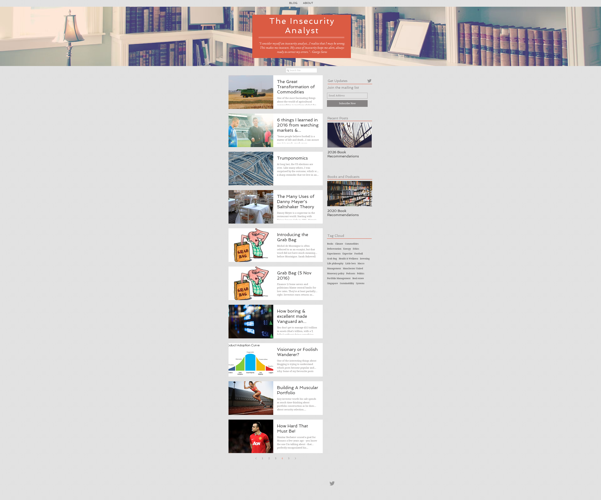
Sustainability (347, 283)
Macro (361, 263)
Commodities (352, 243)
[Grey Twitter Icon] (369, 81)
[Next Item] (366, 135)
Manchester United (353, 268)
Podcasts (350, 273)
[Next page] (295, 458)
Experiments (334, 253)
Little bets (350, 263)
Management (334, 268)
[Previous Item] (332, 193)
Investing (365, 258)
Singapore (332, 283)
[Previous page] (256, 458)
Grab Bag (332, 258)
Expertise (347, 253)
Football (358, 253)
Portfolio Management (339, 278)
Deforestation (334, 248)
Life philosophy (335, 263)
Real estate (358, 278)
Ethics (356, 248)
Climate (339, 243)
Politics (360, 273)
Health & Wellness (348, 258)
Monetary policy (335, 273)
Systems (360, 283)
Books (330, 243)
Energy (347, 248)
